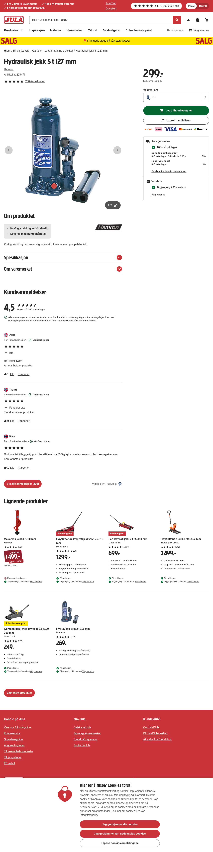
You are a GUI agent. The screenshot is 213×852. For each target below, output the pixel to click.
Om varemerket (18, 269)
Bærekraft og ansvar (86, 739)
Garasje (37, 50)
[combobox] (105, 20)
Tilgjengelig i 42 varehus (24, 671)
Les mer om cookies (123, 811)
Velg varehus (201, 30)
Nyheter (55, 30)
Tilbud (92, 30)
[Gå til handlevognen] (207, 20)
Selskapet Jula (82, 727)
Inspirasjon (37, 30)
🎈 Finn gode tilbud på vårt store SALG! (106, 40)
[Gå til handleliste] (198, 20)
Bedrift (203, 5)
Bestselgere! (111, 30)
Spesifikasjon (16, 258)
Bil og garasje (21, 50)
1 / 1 (110, 205)
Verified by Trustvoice (104, 483)
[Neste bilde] (117, 150)
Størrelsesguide (13, 739)
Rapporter (23, 374)
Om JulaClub (151, 727)
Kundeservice (175, 30)
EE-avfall (9, 763)
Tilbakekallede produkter (18, 751)
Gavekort (111, 8)
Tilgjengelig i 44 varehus (129, 581)
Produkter (11, 30)
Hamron (8, 69)
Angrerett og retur (14, 745)
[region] (106, 815)
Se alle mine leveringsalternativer (168, 171)
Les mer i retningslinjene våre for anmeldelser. (71, 320)
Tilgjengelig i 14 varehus (24, 581)
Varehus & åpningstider (18, 727)
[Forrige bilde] (9, 150)
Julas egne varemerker (87, 733)
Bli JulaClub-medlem (155, 733)
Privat (191, 5)
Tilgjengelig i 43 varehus (77, 581)
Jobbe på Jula (82, 745)
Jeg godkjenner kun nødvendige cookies (120, 833)
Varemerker (75, 30)
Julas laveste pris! (139, 30)
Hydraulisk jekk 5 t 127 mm (91, 50)
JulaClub (111, 3)
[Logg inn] (188, 20)
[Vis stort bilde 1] (63, 150)
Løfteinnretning (53, 50)
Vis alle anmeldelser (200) (23, 483)
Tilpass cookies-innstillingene (120, 843)
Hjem (7, 50)
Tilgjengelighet (12, 757)
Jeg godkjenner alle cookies (120, 824)
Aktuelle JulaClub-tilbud (157, 739)
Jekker (69, 50)
